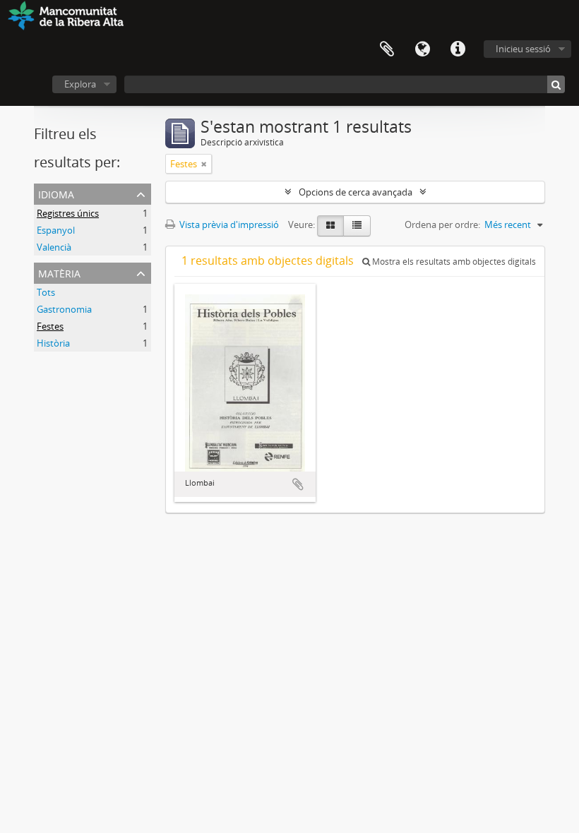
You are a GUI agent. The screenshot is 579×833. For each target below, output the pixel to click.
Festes (50, 326)
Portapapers (387, 49)
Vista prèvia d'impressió (228, 224)
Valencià (54, 247)
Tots (46, 292)
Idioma (422, 49)
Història (53, 343)
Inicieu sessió (523, 48)
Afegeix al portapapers (298, 484)
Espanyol (56, 230)
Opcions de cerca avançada (355, 192)
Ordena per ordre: (442, 224)
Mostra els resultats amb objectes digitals (453, 262)
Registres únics (68, 213)
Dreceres (457, 49)
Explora (80, 84)
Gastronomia (64, 309)
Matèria (59, 272)
